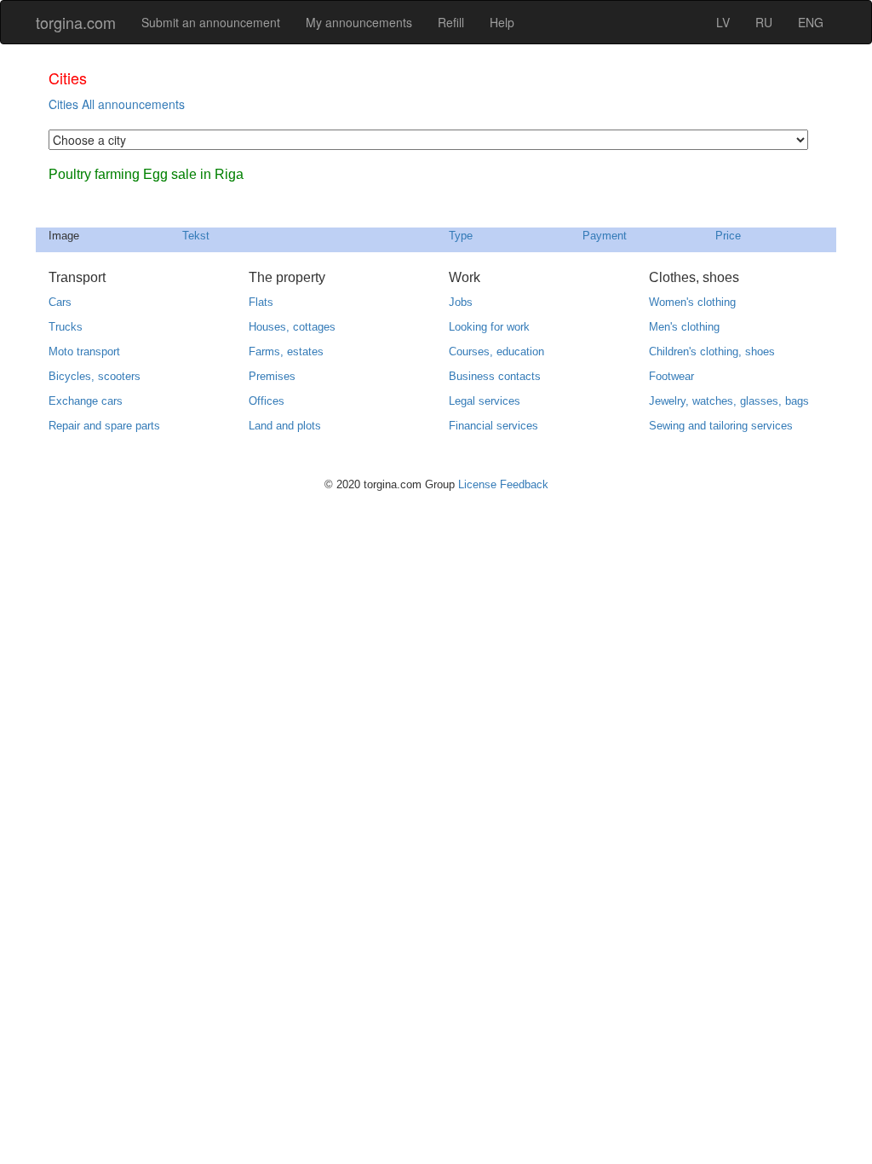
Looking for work (489, 326)
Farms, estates (286, 351)
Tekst (195, 235)
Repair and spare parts (104, 425)
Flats (261, 302)
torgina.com (76, 22)
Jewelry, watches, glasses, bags (729, 401)
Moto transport (84, 351)
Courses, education (496, 351)
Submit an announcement (210, 22)
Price (728, 235)
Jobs (461, 302)
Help (502, 22)
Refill (451, 22)
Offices (266, 401)
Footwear (671, 376)
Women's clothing (692, 302)
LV (723, 22)
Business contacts (495, 376)
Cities (63, 103)
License (477, 484)
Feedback (524, 484)
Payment (604, 235)
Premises (272, 376)
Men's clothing (684, 326)
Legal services (484, 401)
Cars (60, 302)
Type (461, 235)
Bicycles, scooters (95, 376)
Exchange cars (86, 401)
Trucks (66, 326)
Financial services (493, 425)
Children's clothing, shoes (712, 351)
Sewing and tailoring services (721, 425)
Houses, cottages (292, 326)
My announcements (359, 22)
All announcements (133, 103)
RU (763, 22)
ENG (810, 22)
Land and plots (285, 425)
